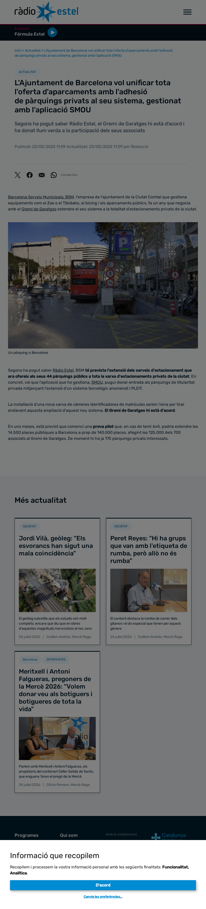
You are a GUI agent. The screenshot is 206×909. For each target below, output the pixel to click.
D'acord (103, 885)
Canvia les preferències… (103, 896)
